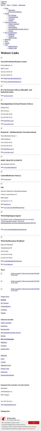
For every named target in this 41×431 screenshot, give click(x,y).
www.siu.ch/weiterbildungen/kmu (14, 207)
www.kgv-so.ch (9, 152)
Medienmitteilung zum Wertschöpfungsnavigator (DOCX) (18, 223)
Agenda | (15, 5)
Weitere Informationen (28, 429)
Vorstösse (3, 346)
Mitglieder (4, 342)
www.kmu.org (8, 264)
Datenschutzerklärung (7, 375)
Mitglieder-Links (6, 365)
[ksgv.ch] (4, 1)
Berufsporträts (5, 329)
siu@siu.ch (7, 204)
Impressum (22, 5)
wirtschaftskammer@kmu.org (13, 261)
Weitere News (5, 296)
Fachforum (4, 326)
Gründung (4, 309)
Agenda (3, 362)
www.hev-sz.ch (8, 124)
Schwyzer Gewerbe (7, 319)
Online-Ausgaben (6, 323)
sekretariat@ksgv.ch (10, 404)
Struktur (3, 313)
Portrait (3, 300)
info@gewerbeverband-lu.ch (12, 78)
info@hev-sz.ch (8, 120)
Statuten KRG (5, 349)
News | (9, 5)
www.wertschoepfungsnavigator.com (15, 229)
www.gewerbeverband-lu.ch (12, 81)
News (2, 359)
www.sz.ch (7, 179)
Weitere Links (5, 368)
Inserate (3, 336)
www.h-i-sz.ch (8, 96)
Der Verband (4, 303)
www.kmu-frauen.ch (10, 167)
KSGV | (3, 5)
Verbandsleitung (5, 306)
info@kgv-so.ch (9, 149)
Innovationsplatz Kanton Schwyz (11, 332)
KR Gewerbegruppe (7, 339)
